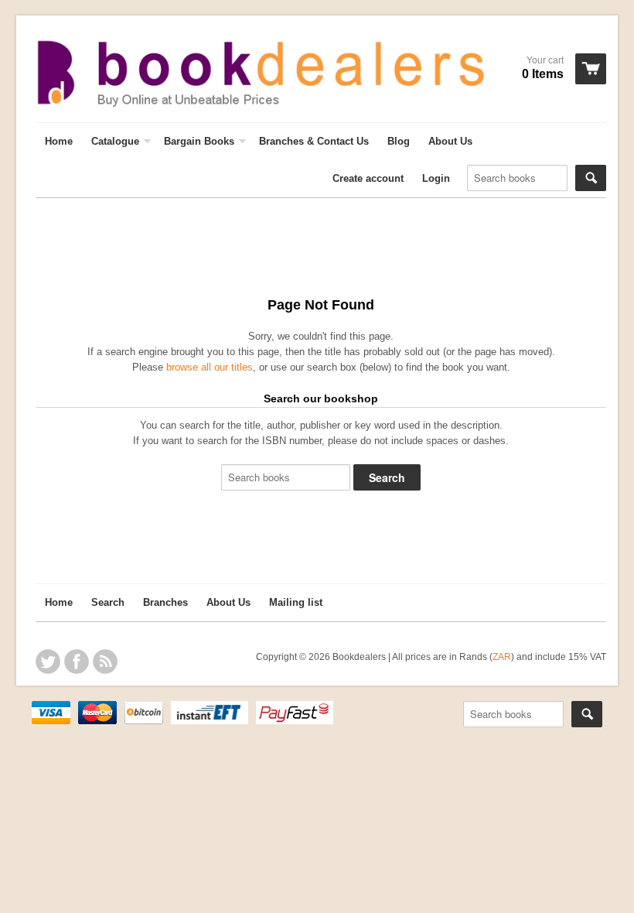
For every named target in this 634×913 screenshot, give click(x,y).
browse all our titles (209, 367)
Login (436, 178)
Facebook (76, 661)
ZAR (502, 656)
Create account (368, 178)
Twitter (48, 661)
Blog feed (105, 661)
